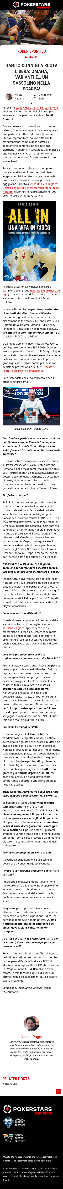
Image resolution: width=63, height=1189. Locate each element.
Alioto (6, 371)
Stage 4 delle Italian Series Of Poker (37, 107)
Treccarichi (17, 371)
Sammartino (34, 371)
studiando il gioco (13, 628)
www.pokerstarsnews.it (20, 1168)
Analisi (33, 57)
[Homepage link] (31, 5)
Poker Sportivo (31, 51)
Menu (6, 5)
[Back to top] (58, 1091)
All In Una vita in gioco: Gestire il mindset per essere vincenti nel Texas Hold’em (31, 187)
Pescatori (48, 367)
